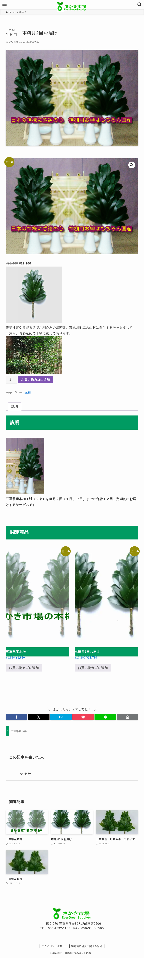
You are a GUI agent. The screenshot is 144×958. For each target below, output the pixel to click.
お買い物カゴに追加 (35, 379)
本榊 (28, 393)
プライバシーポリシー (55, 946)
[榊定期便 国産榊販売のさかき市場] (72, 4)
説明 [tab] (14, 406)
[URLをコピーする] (127, 717)
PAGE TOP (137, 926)
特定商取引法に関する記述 (86, 946)
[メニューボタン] (4, 4)
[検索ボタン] (139, 4)
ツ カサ (25, 774)
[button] (131, 165)
